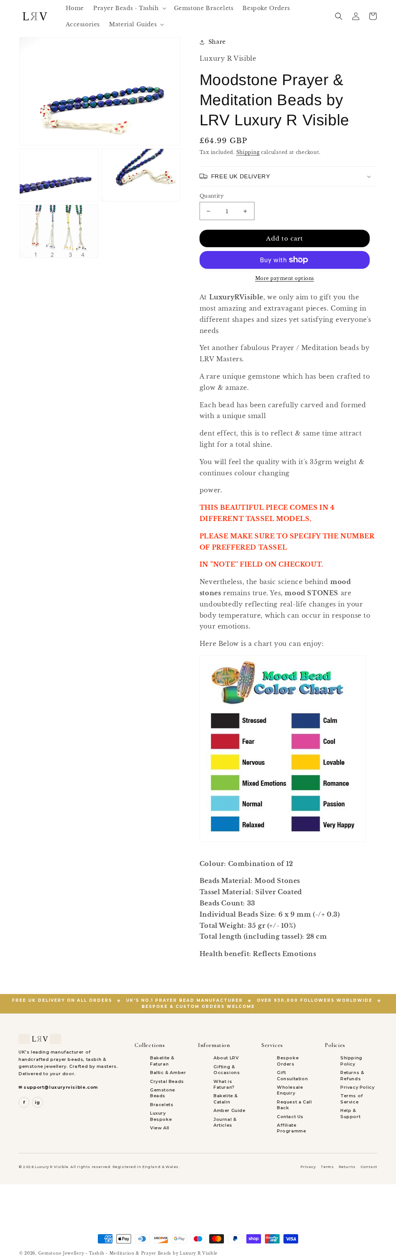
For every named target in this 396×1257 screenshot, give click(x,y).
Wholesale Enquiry (290, 1090)
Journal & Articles (224, 1122)
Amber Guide (229, 1110)
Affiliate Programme (291, 1128)
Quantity (212, 196)
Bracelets (161, 1104)
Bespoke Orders (288, 1060)
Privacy (308, 1167)
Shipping (248, 152)
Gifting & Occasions (226, 1069)
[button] (129, 8)
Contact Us (290, 1116)
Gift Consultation (292, 1075)
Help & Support (350, 1113)
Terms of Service (351, 1098)
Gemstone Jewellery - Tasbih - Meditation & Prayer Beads (105, 1253)
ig (37, 1102)
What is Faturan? (224, 1084)
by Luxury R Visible (195, 1253)
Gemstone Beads (162, 1092)
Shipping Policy (351, 1060)
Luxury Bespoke (161, 1116)
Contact (368, 1167)
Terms (327, 1167)
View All (159, 1128)
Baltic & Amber (168, 1072)
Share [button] (217, 41)
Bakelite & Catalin (225, 1098)
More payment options (284, 278)
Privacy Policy (357, 1087)
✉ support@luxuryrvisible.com (58, 1087)
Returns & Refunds (352, 1075)
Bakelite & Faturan (162, 1060)
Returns (347, 1167)
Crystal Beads (167, 1081)
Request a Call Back (294, 1104)
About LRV (226, 1058)
